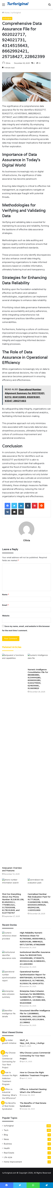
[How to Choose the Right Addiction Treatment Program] (10, 1078)
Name (5, 594)
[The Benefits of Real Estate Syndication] (10, 1107)
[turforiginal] (18, 4)
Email (5, 605)
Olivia (8, 63)
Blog (6, 1135)
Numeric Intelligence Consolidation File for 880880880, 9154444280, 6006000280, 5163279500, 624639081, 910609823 (38, 679)
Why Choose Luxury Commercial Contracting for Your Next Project (35, 1055)
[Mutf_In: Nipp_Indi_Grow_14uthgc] (10, 1044)
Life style (8, 1157)
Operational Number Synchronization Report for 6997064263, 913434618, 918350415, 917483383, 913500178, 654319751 (33, 977)
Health (7, 1148)
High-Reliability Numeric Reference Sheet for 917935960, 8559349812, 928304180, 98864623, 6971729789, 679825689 (33, 938)
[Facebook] (7, 505)
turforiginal (16, 12)
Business (8, 1144)
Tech (6, 1130)
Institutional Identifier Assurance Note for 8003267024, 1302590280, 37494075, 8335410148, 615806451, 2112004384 (35, 958)
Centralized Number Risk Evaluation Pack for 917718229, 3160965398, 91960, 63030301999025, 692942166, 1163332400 (39, 902)
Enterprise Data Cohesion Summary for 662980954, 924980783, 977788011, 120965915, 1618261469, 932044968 (33, 997)
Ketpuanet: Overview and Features (12, 869)
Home (7, 12)
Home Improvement (13, 1162)
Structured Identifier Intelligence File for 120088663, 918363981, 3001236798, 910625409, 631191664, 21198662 (35, 1016)
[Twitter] (14, 505)
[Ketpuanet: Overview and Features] (13, 759)
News (6, 1139)
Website (5, 616)
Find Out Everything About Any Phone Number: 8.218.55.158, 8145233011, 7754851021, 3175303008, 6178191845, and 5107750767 (13, 903)
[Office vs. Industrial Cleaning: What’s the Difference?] (10, 1094)
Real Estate (9, 1153)
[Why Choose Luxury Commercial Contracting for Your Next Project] (10, 1060)
